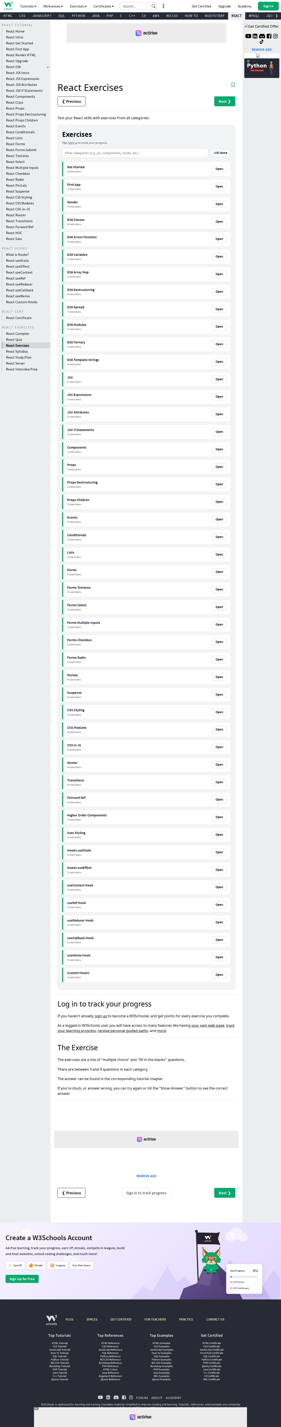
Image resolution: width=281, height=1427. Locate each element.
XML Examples (161, 1376)
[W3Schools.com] (51, 1322)
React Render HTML (21, 55)
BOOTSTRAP (215, 16)
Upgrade (224, 6)
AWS (156, 16)
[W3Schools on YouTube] (248, 36)
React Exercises (17, 345)
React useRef (16, 278)
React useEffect (18, 266)
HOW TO (191, 16)
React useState (17, 260)
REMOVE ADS (146, 1176)
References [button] (52, 6)
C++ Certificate (212, 1372)
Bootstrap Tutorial (59, 1366)
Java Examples (161, 1372)
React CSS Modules (20, 203)
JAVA (96, 16)
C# (144, 16)
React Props (15, 108)
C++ (132, 16)
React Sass (14, 238)
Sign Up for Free (22, 1278)
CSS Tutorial (60, 1346)
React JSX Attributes (21, 84)
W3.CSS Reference (110, 1359)
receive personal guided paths (123, 1030)
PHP (109, 16)
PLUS (69, 1319)
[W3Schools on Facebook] (269, 36)
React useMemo (18, 296)
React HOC (14, 233)
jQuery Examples (161, 1379)
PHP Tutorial (60, 1369)
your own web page (207, 1025)
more (161, 1030)
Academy (244, 6)
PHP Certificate (211, 1362)
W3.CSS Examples (161, 1362)
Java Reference (110, 1372)
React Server (15, 363)
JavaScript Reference (110, 1349)
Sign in (72, 143)
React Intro (14, 37)
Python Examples (161, 1359)
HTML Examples (161, 1343)
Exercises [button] (77, 6)
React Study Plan (18, 357)
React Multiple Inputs (22, 167)
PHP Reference (110, 1366)
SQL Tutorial (60, 1356)
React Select (15, 161)
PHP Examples (161, 1369)
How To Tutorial (59, 1353)
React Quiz (14, 339)
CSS (22, 16)
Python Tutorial (59, 1359)
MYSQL (254, 16)
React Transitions (19, 221)
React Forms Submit (21, 150)
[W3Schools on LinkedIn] (255, 36)
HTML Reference (110, 1343)
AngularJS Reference (110, 1376)
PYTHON (78, 16)
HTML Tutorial (60, 1343)
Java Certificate (211, 1369)
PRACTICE (186, 1319)
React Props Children (22, 120)
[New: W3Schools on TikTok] (262, 42)
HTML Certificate (211, 1343)
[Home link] (8, 6)
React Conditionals (20, 132)
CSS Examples (161, 1346)
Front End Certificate (211, 1353)
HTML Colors (110, 1369)
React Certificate (19, 318)
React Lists (14, 138)
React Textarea (17, 155)
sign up (101, 1016)
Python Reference (110, 1356)
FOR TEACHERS (155, 1319)
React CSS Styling (19, 197)
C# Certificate (211, 1376)
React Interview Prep (22, 369)
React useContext (19, 272)
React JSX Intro (17, 72)
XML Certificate (211, 1379)
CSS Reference (110, 1346)
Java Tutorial (59, 1372)
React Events (16, 126)
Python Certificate (212, 1359)
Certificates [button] (103, 6)
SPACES (91, 1319)
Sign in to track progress (146, 1192)
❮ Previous (71, 101)
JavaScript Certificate (212, 1349)
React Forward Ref (20, 227)
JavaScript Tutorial (59, 1349)
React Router (16, 215)
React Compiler (17, 333)
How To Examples (161, 1353)
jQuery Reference (110, 1379)
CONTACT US (215, 1319)
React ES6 (13, 67)
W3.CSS (172, 16)
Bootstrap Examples (161, 1366)
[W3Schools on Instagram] (275, 36)
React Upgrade (17, 61)
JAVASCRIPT (42, 16)
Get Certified (201, 6)
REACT (236, 16)
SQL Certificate (211, 1356)
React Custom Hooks (22, 302)
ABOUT (156, 1397)
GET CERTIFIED (120, 1319)
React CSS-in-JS (18, 209)
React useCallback (19, 290)
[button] (153, 6)
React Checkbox (18, 173)
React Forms (15, 144)
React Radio (15, 179)
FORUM (142, 1397)
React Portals (16, 185)
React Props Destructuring (26, 114)
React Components (20, 96)
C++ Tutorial (59, 1376)
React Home (15, 31)
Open (219, 169)
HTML (8, 16)
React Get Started (19, 43)
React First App (17, 49)
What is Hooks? (17, 254)
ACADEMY (173, 1397)
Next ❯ (225, 101)
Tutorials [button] (27, 6)
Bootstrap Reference (110, 1362)
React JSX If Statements (24, 90)
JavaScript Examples (161, 1349)
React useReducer (19, 284)
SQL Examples (161, 1356)
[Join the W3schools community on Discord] (262, 36)
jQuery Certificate (212, 1366)
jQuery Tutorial (59, 1379)
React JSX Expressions (22, 78)
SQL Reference (110, 1353)
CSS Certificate (211, 1346)
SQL (62, 16)
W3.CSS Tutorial (60, 1362)
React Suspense (17, 191)
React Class (14, 102)
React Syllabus (17, 351)
